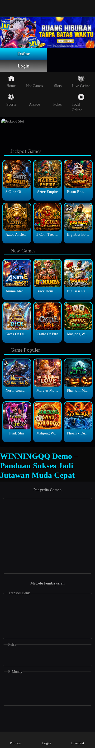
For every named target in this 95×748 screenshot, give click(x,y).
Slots (58, 86)
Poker (57, 104)
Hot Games (34, 86)
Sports (11, 104)
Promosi (16, 743)
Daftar (23, 53)
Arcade (34, 104)
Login (23, 66)
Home (11, 86)
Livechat (77, 743)
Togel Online (77, 107)
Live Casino (81, 86)
